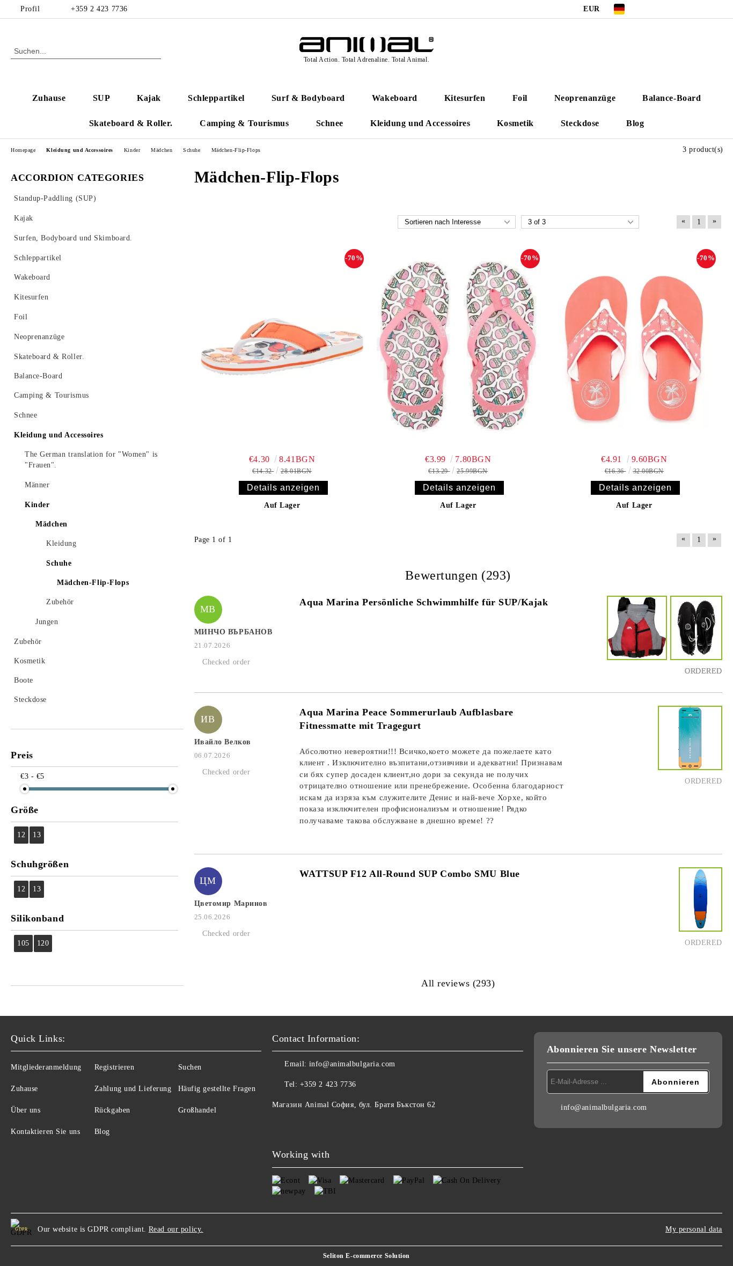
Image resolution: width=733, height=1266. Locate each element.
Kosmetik (515, 123)
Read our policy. (176, 1229)
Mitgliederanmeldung (46, 1067)
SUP (102, 98)
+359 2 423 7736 (99, 9)
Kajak (149, 98)
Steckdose (580, 123)
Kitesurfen (465, 98)
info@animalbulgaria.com (352, 1064)
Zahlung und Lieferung (133, 1089)
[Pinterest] (716, 9)
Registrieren (114, 1067)
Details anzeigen (283, 487)
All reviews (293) (458, 983)
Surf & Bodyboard (308, 98)
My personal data (693, 1229)
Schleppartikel (216, 98)
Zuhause (49, 98)
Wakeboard (394, 98)
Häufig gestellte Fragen (217, 1089)
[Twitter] (668, 9)
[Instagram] (684, 9)
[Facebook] (652, 9)
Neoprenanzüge (584, 98)
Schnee (329, 123)
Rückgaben (112, 1110)
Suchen (190, 1067)
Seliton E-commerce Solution (366, 1256)
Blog (635, 123)
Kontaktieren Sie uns (45, 1132)
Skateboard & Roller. (131, 123)
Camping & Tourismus (244, 123)
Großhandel (197, 1110)
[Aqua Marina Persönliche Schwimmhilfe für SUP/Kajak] (635, 637)
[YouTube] (700, 9)
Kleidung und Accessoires (420, 123)
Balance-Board (671, 98)
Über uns (25, 1110)
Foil (519, 98)
